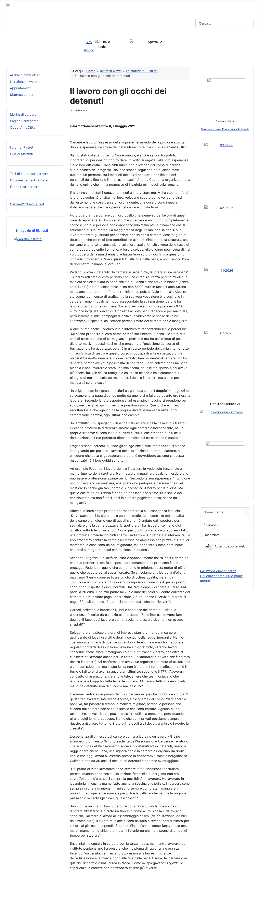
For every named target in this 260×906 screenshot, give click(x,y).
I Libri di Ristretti (22, 147)
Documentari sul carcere (29, 180)
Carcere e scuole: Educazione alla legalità (225, 129)
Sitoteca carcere (22, 95)
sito (89, 42)
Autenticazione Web (229, 546)
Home (11, 20)
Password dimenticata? (218, 571)
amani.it (173, 892)
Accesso (225, 561)
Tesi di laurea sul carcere (29, 174)
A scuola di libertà (225, 121)
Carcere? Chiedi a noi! (27, 204)
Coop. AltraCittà (22, 127)
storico (88, 50)
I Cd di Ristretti (21, 154)
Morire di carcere (23, 114)
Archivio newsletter (25, 75)
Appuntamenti (20, 88)
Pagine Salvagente (24, 121)
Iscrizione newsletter (26, 82)
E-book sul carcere (24, 187)
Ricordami (212, 535)
